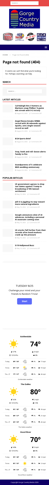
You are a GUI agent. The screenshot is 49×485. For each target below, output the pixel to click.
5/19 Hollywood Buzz (24, 245)
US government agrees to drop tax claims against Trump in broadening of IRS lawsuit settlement (29, 187)
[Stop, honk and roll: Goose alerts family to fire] (8, 154)
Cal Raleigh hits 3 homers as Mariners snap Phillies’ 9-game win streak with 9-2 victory (29, 108)
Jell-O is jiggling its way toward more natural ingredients (30, 203)
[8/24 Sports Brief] (8, 141)
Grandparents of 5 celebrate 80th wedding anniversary (28, 165)
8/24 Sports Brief (23, 138)
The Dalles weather (25, 427)
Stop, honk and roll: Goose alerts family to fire (30, 152)
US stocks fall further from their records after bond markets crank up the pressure (30, 232)
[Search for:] (24, 3)
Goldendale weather (25, 379)
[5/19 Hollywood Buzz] (8, 248)
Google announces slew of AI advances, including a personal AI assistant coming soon (29, 217)
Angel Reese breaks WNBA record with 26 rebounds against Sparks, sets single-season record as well (30, 124)
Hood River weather (25, 475)
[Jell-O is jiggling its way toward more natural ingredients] (8, 204)
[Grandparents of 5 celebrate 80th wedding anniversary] (8, 167)
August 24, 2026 (22, 157)
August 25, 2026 (22, 113)
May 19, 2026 (21, 194)
